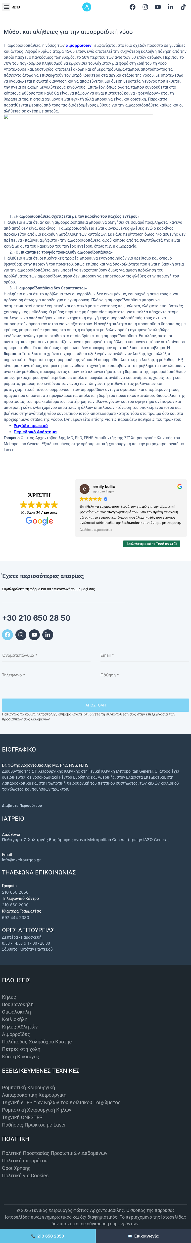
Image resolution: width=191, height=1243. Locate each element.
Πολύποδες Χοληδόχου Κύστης (37, 1042)
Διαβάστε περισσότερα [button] (96, 530)
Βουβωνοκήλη (18, 1004)
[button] (6, 7)
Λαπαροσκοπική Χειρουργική (34, 1095)
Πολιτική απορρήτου (25, 1161)
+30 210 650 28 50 (36, 617)
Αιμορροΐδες (16, 1034)
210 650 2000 (15, 904)
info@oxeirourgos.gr (21, 859)
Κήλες (9, 997)
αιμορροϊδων (79, 45)
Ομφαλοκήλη (16, 1012)
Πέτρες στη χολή (21, 1049)
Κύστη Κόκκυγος (20, 1057)
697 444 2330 (15, 917)
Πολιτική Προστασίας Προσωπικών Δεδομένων (54, 1153)
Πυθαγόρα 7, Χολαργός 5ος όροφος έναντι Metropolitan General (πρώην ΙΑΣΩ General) (86, 839)
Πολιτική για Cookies (25, 1176)
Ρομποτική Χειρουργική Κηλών (36, 1110)
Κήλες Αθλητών (20, 1027)
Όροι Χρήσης (16, 1168)
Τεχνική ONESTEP (22, 1117)
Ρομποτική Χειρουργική (28, 1087)
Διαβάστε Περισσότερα (22, 805)
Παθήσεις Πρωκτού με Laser (34, 1125)
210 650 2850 (15, 892)
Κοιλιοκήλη (14, 1019)
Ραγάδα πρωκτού (31, 425)
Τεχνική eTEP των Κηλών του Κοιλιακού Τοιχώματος (61, 1102)
